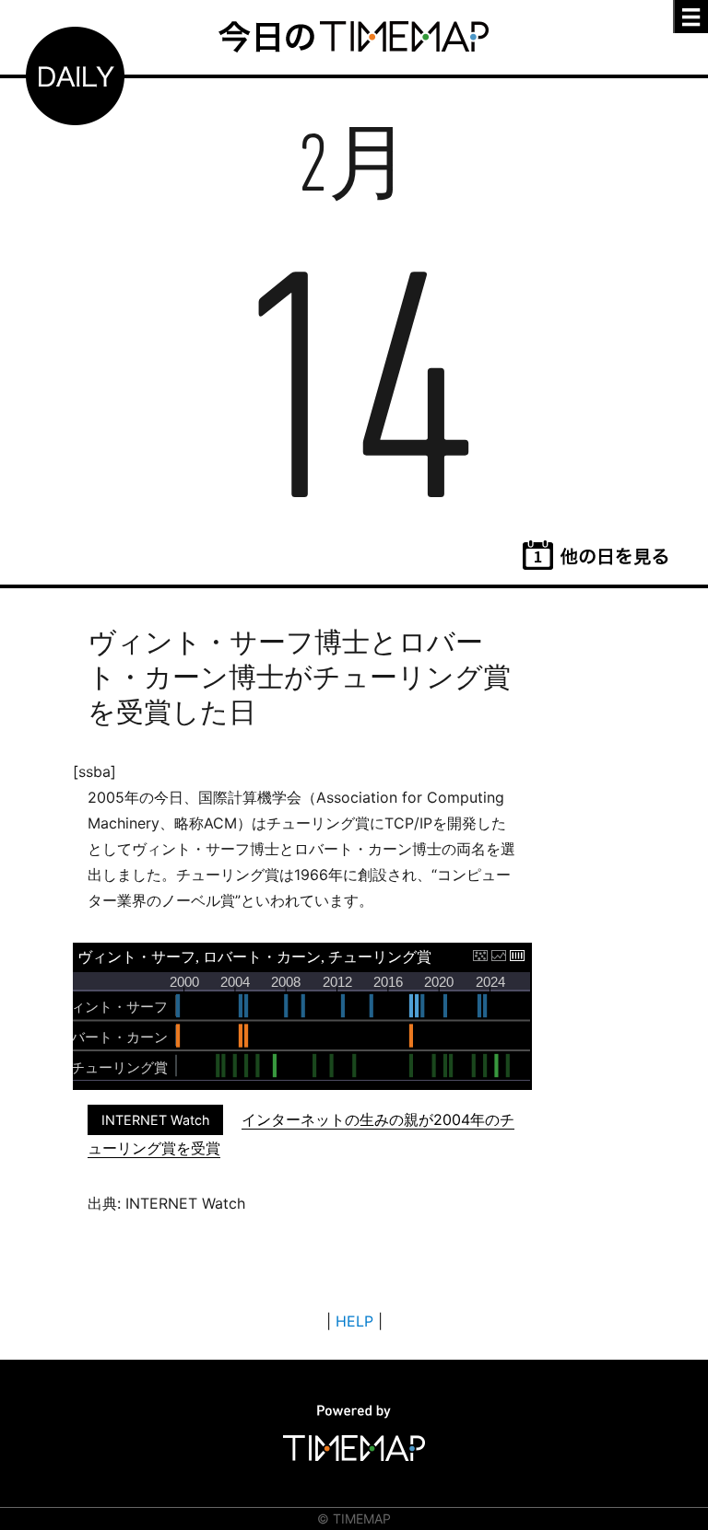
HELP (354, 1321)
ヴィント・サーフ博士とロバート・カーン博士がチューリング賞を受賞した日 (299, 677)
